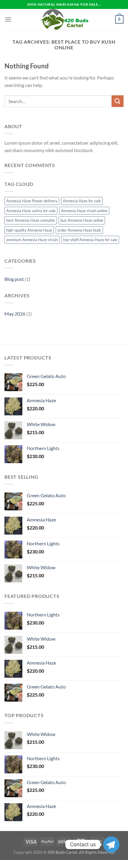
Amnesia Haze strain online (84, 210)
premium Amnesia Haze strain (32, 239)
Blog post (14, 279)
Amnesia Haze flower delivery (31, 200)
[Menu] (8, 19)
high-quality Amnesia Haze (29, 230)
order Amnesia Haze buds (79, 230)
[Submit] (118, 101)
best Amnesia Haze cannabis (30, 220)
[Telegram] (111, 844)
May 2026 (14, 313)
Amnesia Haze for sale (82, 200)
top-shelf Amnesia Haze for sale (90, 239)
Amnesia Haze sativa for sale (31, 210)
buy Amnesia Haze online (81, 220)
